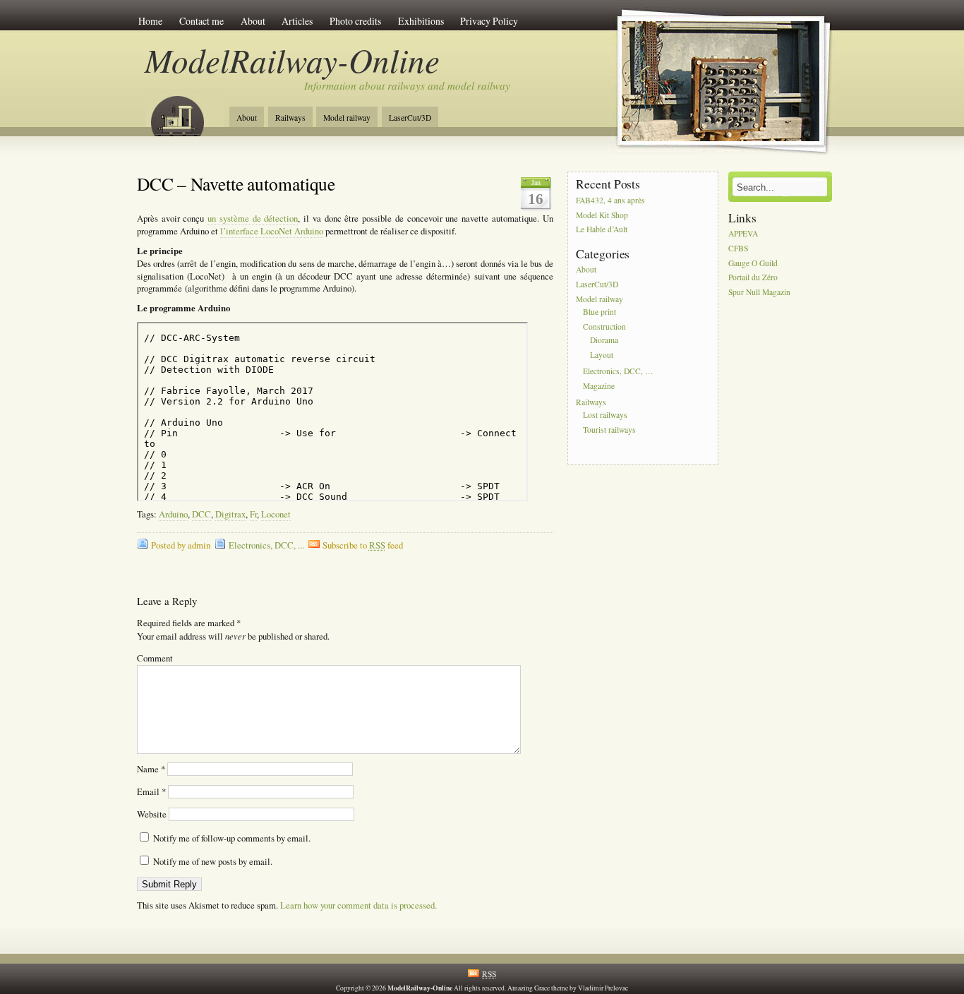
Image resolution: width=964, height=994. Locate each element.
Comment (155, 658)
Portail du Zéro (753, 278)
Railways (290, 117)
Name (151, 769)
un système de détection (252, 218)
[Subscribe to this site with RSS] (184, 111)
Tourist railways (609, 429)
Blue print (599, 312)
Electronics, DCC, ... (266, 545)
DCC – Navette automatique (236, 184)
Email (151, 792)
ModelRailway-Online (292, 59)
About (253, 21)
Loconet (276, 514)
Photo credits (355, 21)
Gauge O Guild (753, 263)
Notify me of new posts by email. (212, 862)
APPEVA (743, 233)
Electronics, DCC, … (618, 371)
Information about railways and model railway (407, 85)
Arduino (173, 514)
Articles (297, 21)
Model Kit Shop (602, 215)
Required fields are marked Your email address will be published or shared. (233, 629)
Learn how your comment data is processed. (358, 905)
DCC (201, 514)
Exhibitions (421, 21)
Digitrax (230, 514)
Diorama (604, 340)
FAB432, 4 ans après (610, 200)
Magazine (599, 386)
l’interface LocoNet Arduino (271, 231)
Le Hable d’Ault (601, 229)
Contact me (201, 21)
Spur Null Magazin (759, 292)
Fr (253, 514)
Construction (604, 327)
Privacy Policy (489, 21)
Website (152, 814)
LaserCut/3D (410, 117)
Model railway (346, 117)
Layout (601, 354)
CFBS (738, 248)
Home (150, 21)
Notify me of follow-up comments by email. (232, 838)
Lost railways (605, 415)
